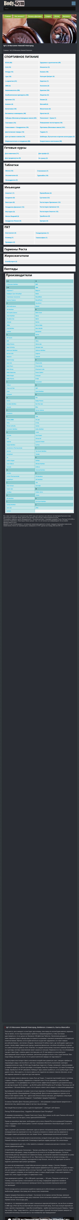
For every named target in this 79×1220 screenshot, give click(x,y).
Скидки (48, 16)
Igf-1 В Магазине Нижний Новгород (21, 50)
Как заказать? (19, 16)
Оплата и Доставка (35, 16)
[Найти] (74, 9)
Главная (8, 16)
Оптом (57, 16)
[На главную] (14, 3)
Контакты (66, 16)
